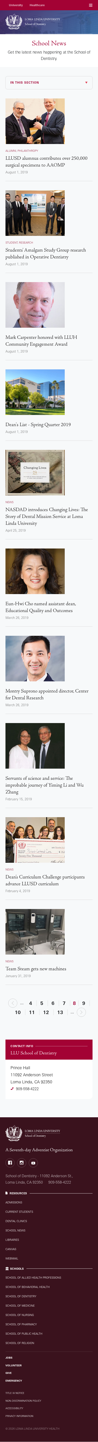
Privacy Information (19, 1416)
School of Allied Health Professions (33, 1277)
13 (60, 1012)
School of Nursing (19, 1315)
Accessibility (14, 1408)
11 (32, 1012)
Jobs (8, 1357)
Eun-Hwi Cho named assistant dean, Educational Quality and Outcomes (40, 607)
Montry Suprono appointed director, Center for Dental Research (46, 694)
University (16, 5)
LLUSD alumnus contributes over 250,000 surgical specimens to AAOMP (46, 161)
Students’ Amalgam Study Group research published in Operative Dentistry (45, 253)
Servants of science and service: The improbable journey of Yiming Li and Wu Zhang (44, 785)
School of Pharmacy (21, 1324)
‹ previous (12, 1003)
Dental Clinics (16, 1221)
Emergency (13, 1380)
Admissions (13, 1202)
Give (8, 1373)
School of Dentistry (20, 1296)
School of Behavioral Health (27, 1287)
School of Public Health (23, 1333)
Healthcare (37, 5)
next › (81, 1012)
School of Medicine (20, 1305)
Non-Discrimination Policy (23, 1400)
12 (46, 1012)
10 (18, 1012)
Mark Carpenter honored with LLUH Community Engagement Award (41, 341)
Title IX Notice (14, 1393)
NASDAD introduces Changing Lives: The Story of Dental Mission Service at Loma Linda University (46, 516)
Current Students (19, 1211)
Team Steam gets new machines (35, 969)
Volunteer (13, 1365)
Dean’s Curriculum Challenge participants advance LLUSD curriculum (45, 880)
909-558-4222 (27, 1089)
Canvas (10, 1249)
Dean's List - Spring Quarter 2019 (38, 424)
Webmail (11, 1258)
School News (15, 1230)
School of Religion (19, 1343)
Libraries (12, 1239)
